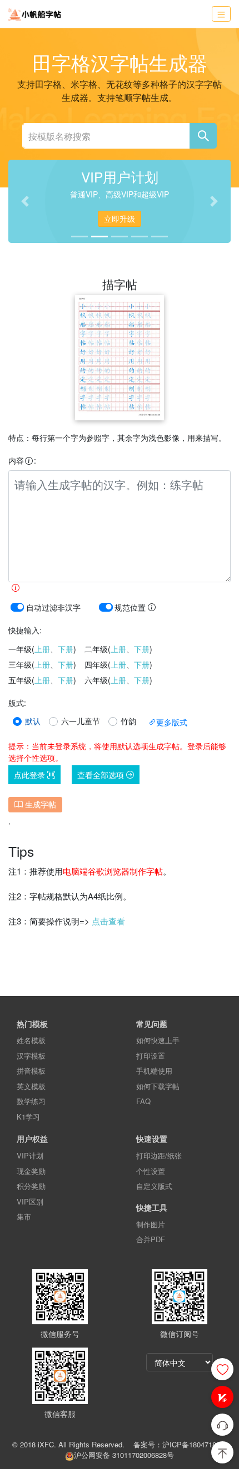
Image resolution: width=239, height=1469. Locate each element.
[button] (222, 1397)
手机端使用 (154, 1070)
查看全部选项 (101, 774)
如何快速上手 (158, 1040)
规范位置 (131, 607)
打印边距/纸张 (159, 1155)
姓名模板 (31, 1040)
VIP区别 (30, 1201)
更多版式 (171, 722)
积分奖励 (31, 1186)
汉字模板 (31, 1055)
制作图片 (150, 1224)
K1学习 (28, 1116)
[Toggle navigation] (221, 14)
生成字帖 (39, 804)
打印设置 (150, 1055)
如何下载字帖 (158, 1086)
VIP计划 (30, 1155)
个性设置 (150, 1171)
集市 (24, 1216)
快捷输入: (25, 630)
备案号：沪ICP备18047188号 (180, 1444)
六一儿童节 (80, 720)
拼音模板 (31, 1070)
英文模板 (31, 1086)
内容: (22, 460)
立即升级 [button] (119, 218)
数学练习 (31, 1101)
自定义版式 (154, 1186)
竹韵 (128, 720)
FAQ (143, 1101)
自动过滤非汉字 (53, 607)
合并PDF (150, 1239)
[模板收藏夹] (222, 1369)
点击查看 (108, 921)
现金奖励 (31, 1171)
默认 (33, 720)
